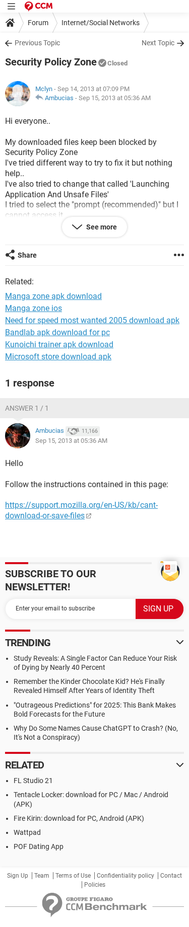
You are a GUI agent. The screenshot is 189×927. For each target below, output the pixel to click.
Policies (94, 884)
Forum (38, 23)
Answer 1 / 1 (27, 408)
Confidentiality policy (125, 875)
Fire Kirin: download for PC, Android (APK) (79, 818)
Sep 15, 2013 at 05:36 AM (115, 98)
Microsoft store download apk (58, 356)
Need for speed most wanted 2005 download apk (92, 320)
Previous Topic (37, 43)
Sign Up (17, 875)
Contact (171, 875)
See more (101, 227)
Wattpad (27, 832)
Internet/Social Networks (100, 23)
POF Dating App (39, 846)
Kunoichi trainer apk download (59, 344)
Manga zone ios (33, 308)
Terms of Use (73, 875)
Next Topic (158, 43)
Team (41, 875)
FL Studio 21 (33, 781)
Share (27, 255)
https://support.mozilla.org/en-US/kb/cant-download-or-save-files (81, 510)
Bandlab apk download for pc (57, 332)
